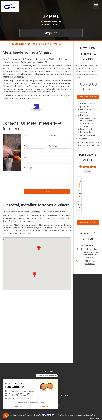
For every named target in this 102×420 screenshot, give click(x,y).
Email (26, 146)
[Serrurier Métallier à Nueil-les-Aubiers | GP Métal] (11, 7)
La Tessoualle (34, 218)
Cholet (47, 218)
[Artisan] (37, 107)
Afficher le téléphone (90, 262)
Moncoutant (28, 221)
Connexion (94, 418)
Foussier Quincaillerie (87, 415)
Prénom (52, 135)
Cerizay (21, 218)
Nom (26, 135)
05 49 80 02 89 (88, 86)
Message (28, 167)
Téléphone (54, 146)
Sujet (26, 157)
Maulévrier (14, 221)
